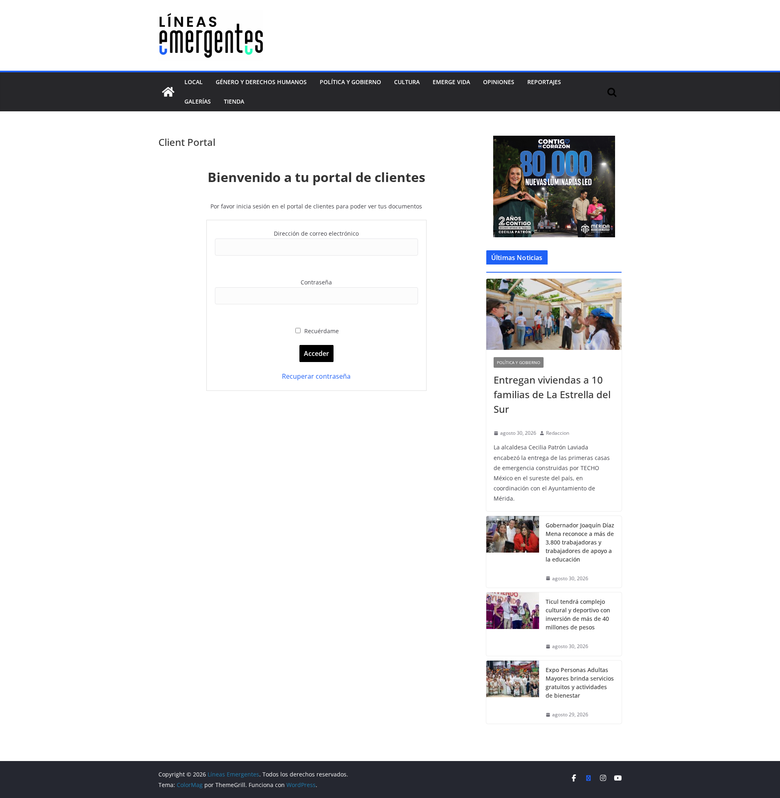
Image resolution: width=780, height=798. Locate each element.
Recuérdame (321, 331)
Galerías (197, 101)
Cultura (407, 82)
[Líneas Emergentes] (168, 92)
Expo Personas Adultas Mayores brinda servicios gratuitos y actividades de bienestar (580, 682)
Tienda (234, 101)
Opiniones (498, 82)
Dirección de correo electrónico (316, 233)
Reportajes (544, 82)
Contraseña (316, 282)
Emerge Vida (451, 82)
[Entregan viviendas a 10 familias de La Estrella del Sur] (554, 314)
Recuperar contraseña (316, 376)
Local (193, 82)
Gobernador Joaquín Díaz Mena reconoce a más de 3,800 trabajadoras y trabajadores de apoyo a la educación (580, 542)
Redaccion (557, 432)
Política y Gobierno (350, 82)
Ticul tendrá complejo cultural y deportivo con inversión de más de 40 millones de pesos (578, 614)
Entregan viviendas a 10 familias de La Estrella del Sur (552, 394)
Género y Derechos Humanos (261, 82)
